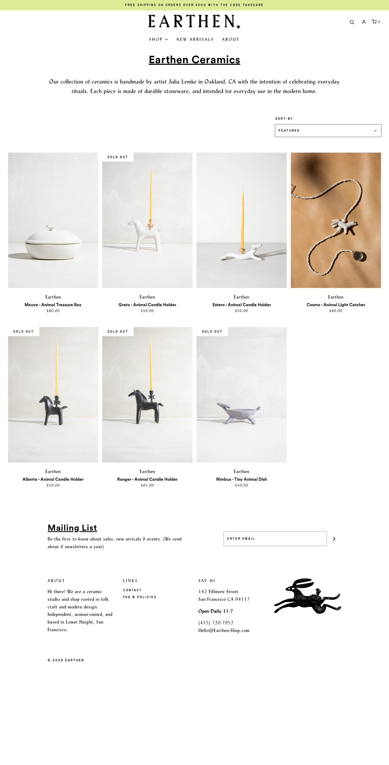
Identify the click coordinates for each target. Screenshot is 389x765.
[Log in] (364, 22)
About (231, 39)
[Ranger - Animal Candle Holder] (147, 394)
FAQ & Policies (140, 597)
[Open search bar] (352, 22)
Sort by (284, 118)
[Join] (334, 539)
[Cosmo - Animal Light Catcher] (336, 220)
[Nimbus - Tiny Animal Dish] (242, 394)
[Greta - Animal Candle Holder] (147, 220)
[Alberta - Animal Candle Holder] (53, 394)
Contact (132, 590)
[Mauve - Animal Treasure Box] (53, 220)
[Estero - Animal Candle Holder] (242, 220)
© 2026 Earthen (66, 660)
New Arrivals (195, 39)
